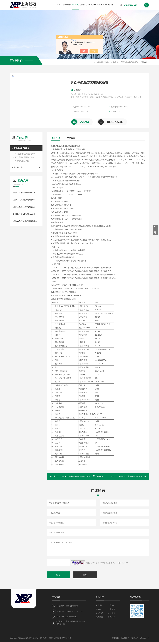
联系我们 (109, 5)
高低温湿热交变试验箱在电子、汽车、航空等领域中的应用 (26, 221)
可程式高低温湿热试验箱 (24, 157)
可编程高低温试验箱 (22, 161)
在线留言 (100, 5)
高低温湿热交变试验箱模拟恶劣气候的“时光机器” (26, 193)
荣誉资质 (99, 613)
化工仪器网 (125, 638)
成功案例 (111, 613)
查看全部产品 (17, 167)
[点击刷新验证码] (78, 562)
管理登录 (134, 638)
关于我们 (67, 5)
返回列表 (99, 476)
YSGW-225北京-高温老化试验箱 (129, 476)
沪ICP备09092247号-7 (64, 638)
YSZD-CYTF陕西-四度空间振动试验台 (75, 476)
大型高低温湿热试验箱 (129, 62)
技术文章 (92, 5)
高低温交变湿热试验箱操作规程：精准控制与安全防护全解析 (26, 200)
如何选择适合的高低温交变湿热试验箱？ (26, 214)
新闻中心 (84, 5)
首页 (58, 5)
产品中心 (75, 5)
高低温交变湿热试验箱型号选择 (27, 154)
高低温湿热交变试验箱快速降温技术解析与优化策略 (26, 207)
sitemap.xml (144, 638)
